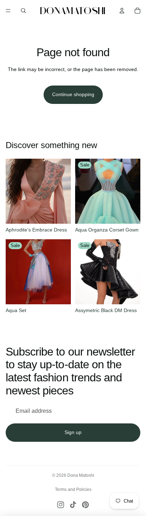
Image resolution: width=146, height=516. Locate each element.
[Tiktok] (73, 504)
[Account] (122, 10)
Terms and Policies (73, 489)
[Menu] (8, 10)
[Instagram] (60, 504)
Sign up (73, 432)
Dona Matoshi (80, 475)
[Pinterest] (85, 504)
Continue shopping (73, 94)
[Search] (23, 10)
